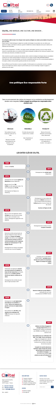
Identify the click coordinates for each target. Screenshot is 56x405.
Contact (48, 11)
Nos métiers (20, 11)
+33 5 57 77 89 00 (8, 386)
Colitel (4, 11)
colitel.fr (6, 392)
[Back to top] (53, 396)
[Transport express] (11, 8)
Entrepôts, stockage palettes (29, 382)
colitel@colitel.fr (10, 389)
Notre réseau (11, 11)
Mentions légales (27, 390)
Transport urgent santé (28, 381)
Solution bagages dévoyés (29, 384)
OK (52, 386)
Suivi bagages (39, 11)
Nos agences (26, 392)
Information (30, 11)
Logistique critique (27, 379)
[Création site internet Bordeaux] (34, 403)
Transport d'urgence (27, 378)
